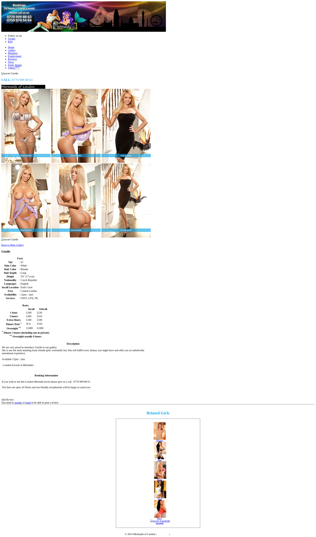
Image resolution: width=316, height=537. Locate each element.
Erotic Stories (15, 65)
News (11, 62)
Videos (14, 67)
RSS (10, 41)
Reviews (12, 59)
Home (11, 47)
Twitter (11, 38)
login (28, 402)
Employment (14, 56)
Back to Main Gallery (12, 245)
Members (13, 53)
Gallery (12, 50)
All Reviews (7, 396)
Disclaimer (162, 534)
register (18, 402)
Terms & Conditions (180, 534)
